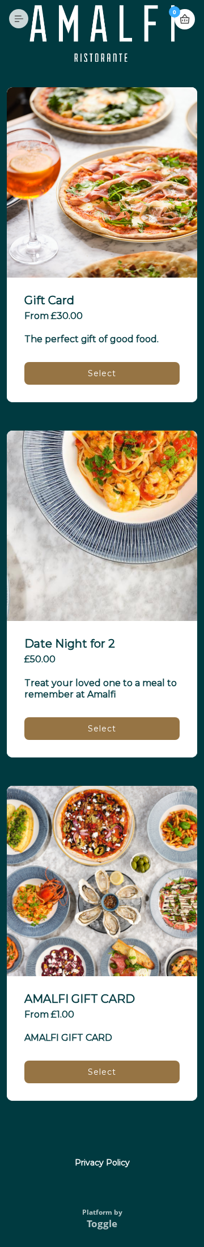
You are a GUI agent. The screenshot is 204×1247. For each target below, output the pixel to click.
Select (102, 373)
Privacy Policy (102, 1162)
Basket (185, 19)
